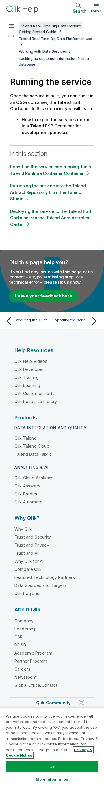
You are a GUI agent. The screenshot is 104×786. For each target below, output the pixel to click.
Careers (22, 669)
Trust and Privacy (31, 545)
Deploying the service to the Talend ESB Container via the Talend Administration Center (50, 218)
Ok (52, 766)
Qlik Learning (27, 385)
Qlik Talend (25, 438)
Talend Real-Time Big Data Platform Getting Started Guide (50, 29)
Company (24, 620)
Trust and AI (26, 553)
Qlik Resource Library (35, 401)
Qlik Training (26, 377)
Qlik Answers (27, 485)
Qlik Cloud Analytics (33, 477)
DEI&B (20, 644)
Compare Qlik (28, 569)
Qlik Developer (29, 369)
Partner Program (30, 661)
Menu (96, 11)
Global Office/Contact (35, 685)
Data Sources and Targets (40, 585)
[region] (52, 746)
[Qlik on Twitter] (81, 702)
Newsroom (25, 677)
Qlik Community (53, 702)
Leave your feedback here (43, 296)
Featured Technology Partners (44, 577)
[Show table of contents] (11, 25)
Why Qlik (23, 528)
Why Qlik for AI (28, 561)
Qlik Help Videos (31, 361)
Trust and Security (32, 537)
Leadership (25, 628)
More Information (52, 779)
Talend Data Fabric (33, 454)
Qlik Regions (26, 593)
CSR (18, 636)
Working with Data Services (43, 51)
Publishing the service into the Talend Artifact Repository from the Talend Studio (48, 192)
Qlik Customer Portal (34, 393)
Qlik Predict (25, 493)
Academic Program (33, 652)
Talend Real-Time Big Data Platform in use (55, 38)
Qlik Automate (28, 501)
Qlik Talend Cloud (31, 446)
